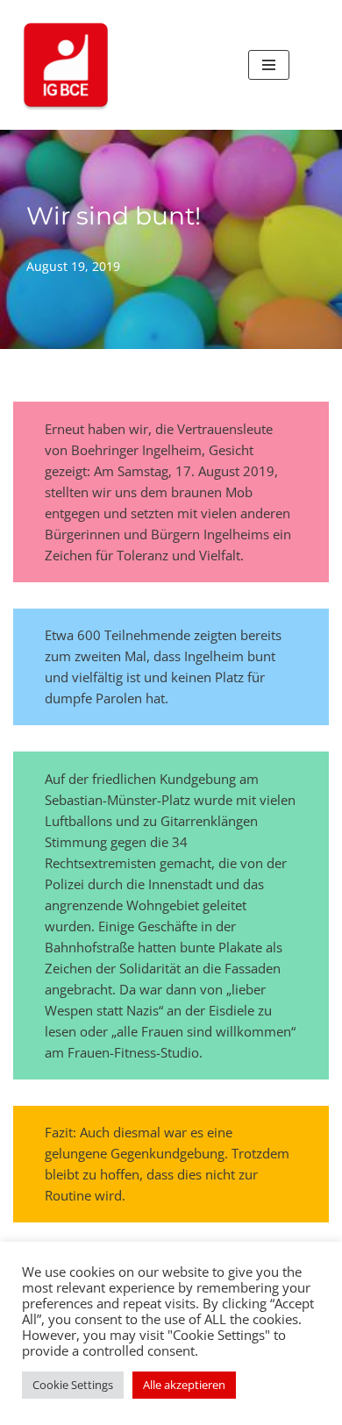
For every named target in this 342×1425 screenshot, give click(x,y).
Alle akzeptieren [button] (184, 1385)
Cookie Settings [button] (72, 1385)
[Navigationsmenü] (268, 65)
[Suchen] (309, 65)
